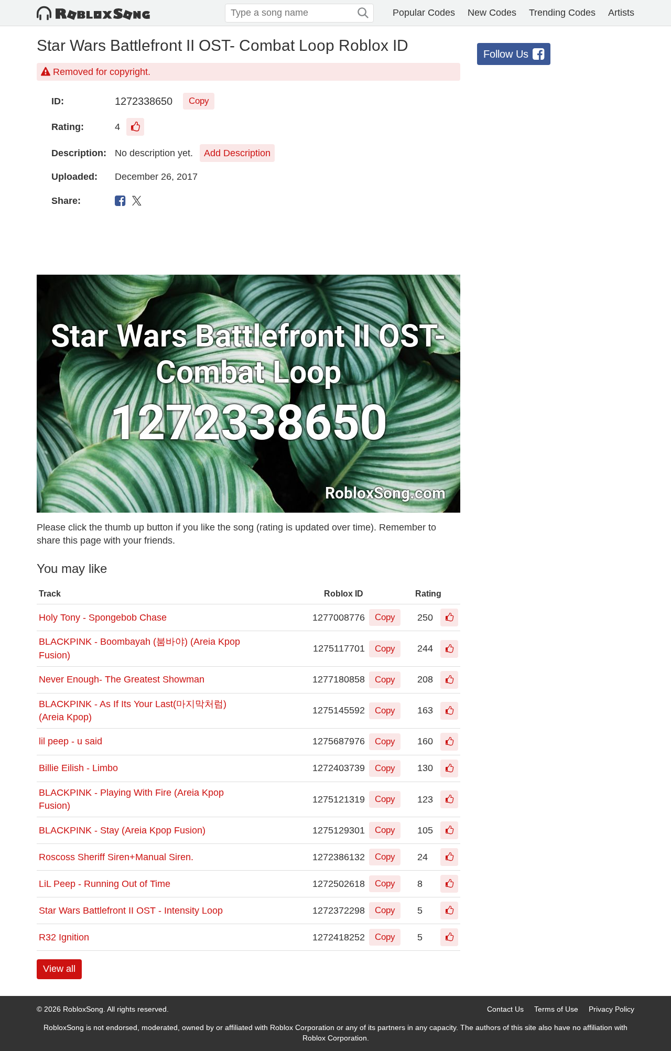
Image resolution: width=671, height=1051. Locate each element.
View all (59, 968)
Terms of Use (556, 1009)
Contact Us (505, 1009)
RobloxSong (83, 1009)
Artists (621, 12)
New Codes (492, 12)
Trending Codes (562, 12)
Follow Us (505, 54)
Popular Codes (424, 12)
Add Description (237, 153)
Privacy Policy (611, 1009)
